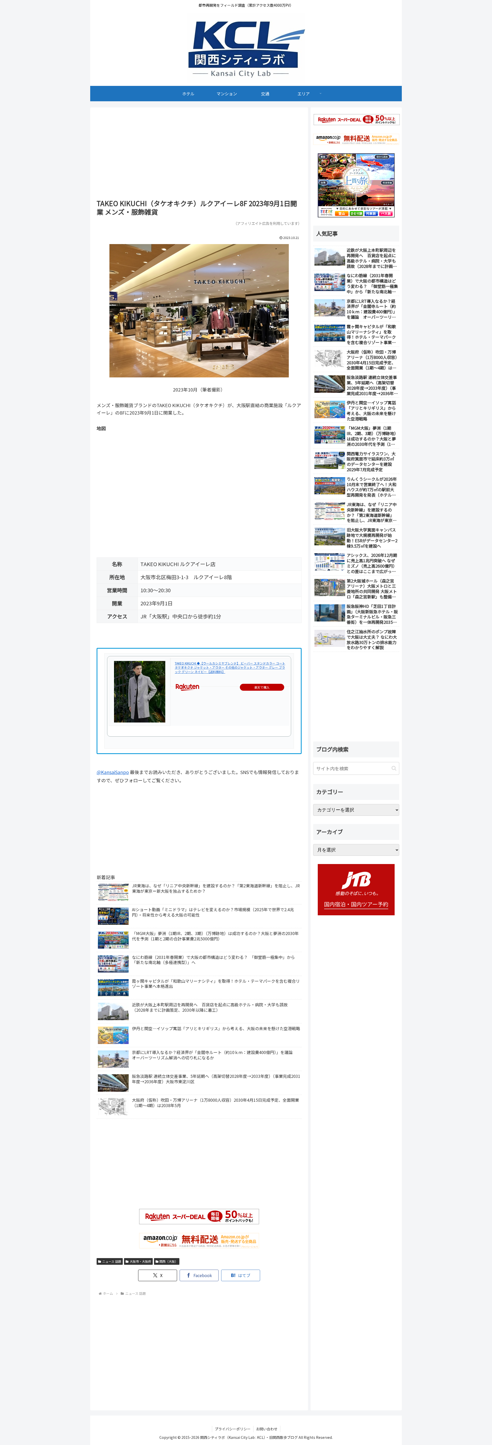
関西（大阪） (168, 1261)
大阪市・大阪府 (140, 1261)
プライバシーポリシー (233, 1428)
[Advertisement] (199, 155)
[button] (393, 768)
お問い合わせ (267, 1428)
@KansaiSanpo (113, 772)
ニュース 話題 (111, 1261)
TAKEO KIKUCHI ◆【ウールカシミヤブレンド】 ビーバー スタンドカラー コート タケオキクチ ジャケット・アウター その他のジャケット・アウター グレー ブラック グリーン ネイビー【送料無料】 (230, 667)
